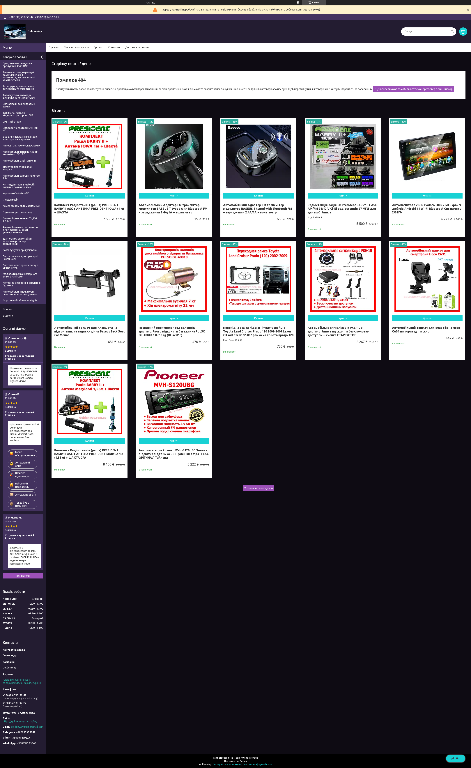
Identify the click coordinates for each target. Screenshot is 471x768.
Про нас (98, 47)
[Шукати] (452, 31)
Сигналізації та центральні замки (19, 105)
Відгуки (8, 315)
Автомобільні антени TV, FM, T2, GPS (20, 219)
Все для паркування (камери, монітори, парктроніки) (20, 138)
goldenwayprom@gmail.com (27, 726)
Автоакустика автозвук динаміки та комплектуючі (19, 96)
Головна (54, 47)
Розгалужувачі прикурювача (20, 250)
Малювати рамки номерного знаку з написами (20, 275)
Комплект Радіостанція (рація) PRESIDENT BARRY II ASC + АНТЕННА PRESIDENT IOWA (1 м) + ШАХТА (89, 208)
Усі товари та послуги (257, 488)
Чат (458, 758)
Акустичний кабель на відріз (20, 300)
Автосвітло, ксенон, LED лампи (21, 145)
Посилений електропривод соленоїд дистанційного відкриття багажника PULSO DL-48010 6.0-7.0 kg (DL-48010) (172, 331)
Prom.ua (253, 758)
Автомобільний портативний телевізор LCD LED (20, 153)
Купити (89, 195)
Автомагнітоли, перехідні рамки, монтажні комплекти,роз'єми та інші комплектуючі (19, 76)
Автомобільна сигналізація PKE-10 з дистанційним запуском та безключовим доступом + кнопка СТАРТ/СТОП (338, 331)
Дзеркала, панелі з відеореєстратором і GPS (18, 114)
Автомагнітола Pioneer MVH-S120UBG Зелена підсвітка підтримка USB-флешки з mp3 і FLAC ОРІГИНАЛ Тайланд (174, 454)
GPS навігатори (12, 121)
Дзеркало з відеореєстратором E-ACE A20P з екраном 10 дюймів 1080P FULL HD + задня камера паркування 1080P (24, 555)
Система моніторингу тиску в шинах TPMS (20, 266)
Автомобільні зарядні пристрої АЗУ (21, 177)
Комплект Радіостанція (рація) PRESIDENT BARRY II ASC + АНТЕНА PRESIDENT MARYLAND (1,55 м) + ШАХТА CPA (88, 454)
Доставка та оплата (137, 47)
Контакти (114, 47)
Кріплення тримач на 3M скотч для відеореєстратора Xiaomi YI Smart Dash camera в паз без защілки (24, 432)
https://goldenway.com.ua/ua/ (20, 721)
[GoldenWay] (15, 31)
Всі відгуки (23, 575)
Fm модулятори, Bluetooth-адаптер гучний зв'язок (19, 186)
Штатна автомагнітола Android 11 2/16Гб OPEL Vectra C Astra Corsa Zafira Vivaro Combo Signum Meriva (24, 375)
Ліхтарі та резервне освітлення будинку (21, 284)
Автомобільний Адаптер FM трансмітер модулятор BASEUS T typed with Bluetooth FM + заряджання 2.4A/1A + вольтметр (173, 208)
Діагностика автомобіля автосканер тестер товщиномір (415, 89)
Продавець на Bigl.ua (235, 761)
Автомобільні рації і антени (19, 160)
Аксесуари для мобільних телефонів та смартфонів (18, 87)
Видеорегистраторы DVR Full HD (20, 129)
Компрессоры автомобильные (21, 205)
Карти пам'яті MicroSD (16, 193)
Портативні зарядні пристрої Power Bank (20, 257)
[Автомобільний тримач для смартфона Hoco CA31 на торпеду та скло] (427, 279)
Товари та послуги (75, 47)
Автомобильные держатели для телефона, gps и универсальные (20, 230)
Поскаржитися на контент (227, 764)
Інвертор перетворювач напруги (17, 168)
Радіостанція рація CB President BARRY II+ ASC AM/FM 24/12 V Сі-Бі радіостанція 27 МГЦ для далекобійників (342, 208)
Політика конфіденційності (257, 764)
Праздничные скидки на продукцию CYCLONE (17, 65)
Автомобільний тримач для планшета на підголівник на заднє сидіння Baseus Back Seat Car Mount (89, 331)
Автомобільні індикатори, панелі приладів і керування (20, 293)
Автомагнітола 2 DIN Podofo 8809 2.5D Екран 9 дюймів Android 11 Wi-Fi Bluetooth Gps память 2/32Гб (426, 208)
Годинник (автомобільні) (17, 212)
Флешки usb (10, 199)
